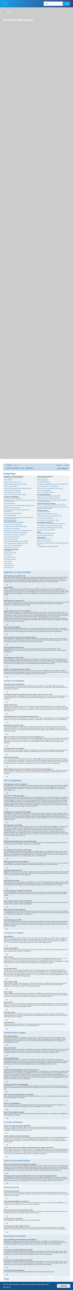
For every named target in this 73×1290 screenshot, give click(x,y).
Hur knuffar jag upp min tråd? (11, 547)
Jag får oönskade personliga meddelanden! (48, 498)
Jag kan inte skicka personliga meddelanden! (49, 496)
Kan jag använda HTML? (10, 553)
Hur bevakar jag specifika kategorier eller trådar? (49, 525)
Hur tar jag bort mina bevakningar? (46, 530)
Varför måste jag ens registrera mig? (13, 477)
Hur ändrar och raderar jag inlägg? (13, 524)
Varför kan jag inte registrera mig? (12, 482)
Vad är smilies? (8, 555)
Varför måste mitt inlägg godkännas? (13, 545)
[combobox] (53, 4)
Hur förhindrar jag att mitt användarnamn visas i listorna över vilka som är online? (19, 500)
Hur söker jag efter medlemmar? (45, 518)
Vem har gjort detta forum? (44, 539)
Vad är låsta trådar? (9, 565)
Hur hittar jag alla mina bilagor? (45, 535)
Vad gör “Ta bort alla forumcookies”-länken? (15, 494)
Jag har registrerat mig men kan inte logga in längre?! (18, 488)
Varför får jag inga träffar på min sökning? (47, 514)
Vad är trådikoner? (8, 567)
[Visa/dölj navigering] (5, 3)
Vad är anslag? (8, 561)
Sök (67, 3)
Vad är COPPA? (8, 480)
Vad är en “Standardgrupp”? (44, 490)
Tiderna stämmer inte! (9, 503)
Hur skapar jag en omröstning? (12, 528)
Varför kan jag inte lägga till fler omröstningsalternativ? (18, 530)
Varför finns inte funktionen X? (45, 541)
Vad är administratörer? (43, 477)
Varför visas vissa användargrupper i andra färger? (50, 488)
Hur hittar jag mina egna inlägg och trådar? (48, 520)
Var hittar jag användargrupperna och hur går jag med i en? (52, 484)
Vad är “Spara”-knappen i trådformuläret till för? (16, 543)
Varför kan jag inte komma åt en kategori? (14, 535)
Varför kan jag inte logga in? (11, 486)
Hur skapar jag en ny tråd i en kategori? (14, 522)
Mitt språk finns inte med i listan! (12, 507)
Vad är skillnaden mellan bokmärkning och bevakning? (51, 523)
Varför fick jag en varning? (10, 539)
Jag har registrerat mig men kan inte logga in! (15, 484)
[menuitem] (15, 465)
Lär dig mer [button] (7, 1287)
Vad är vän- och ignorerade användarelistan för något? (51, 505)
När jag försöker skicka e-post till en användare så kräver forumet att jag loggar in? (18, 518)
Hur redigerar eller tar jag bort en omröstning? (16, 532)
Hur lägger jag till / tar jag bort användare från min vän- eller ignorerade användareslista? (52, 507)
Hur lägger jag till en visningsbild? (13, 513)
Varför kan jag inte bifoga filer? (12, 537)
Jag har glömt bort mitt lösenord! (12, 490)
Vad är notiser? (8, 563)
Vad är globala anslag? (10, 559)
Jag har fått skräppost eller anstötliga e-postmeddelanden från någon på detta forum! (52, 500)
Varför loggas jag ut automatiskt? (12, 492)
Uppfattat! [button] (63, 1286)
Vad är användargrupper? (43, 482)
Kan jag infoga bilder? (9, 557)
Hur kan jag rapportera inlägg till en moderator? (16, 541)
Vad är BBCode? (8, 551)
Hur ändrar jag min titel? (10, 515)
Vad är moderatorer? (42, 480)
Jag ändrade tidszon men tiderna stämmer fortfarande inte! (19, 505)
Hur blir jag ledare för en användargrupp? (48, 486)
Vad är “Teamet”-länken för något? (46, 492)
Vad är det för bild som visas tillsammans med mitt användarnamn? (17, 510)
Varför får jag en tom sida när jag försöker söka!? (49, 516)
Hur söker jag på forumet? (44, 511)
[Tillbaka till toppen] (69, 1286)
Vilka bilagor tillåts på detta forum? (46, 533)
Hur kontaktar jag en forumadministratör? (47, 546)
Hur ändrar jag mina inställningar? (13, 498)
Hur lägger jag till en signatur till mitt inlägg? (15, 526)
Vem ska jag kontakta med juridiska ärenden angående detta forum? (52, 543)
